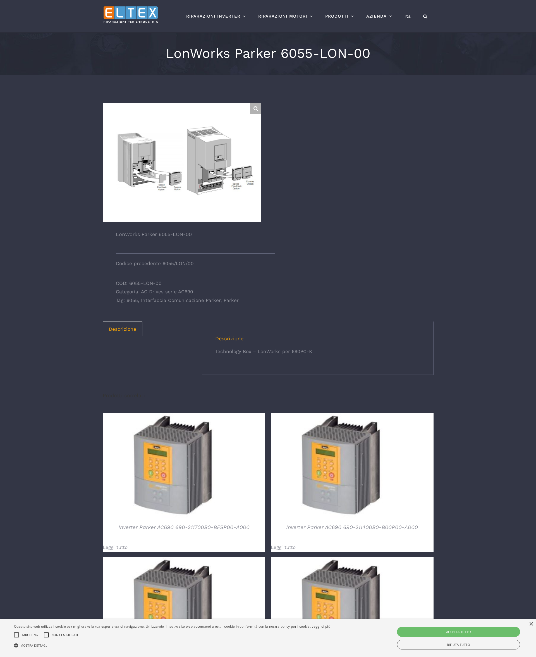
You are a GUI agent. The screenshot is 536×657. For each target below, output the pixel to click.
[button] (425, 16)
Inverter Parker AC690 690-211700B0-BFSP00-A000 (184, 527)
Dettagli (172, 466)
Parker (231, 300)
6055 (132, 300)
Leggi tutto (115, 547)
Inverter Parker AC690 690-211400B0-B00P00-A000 (352, 527)
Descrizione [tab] (122, 329)
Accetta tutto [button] (458, 632)
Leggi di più (321, 626)
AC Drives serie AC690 (167, 291)
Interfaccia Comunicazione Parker (181, 300)
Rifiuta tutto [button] (458, 644)
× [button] (531, 624)
